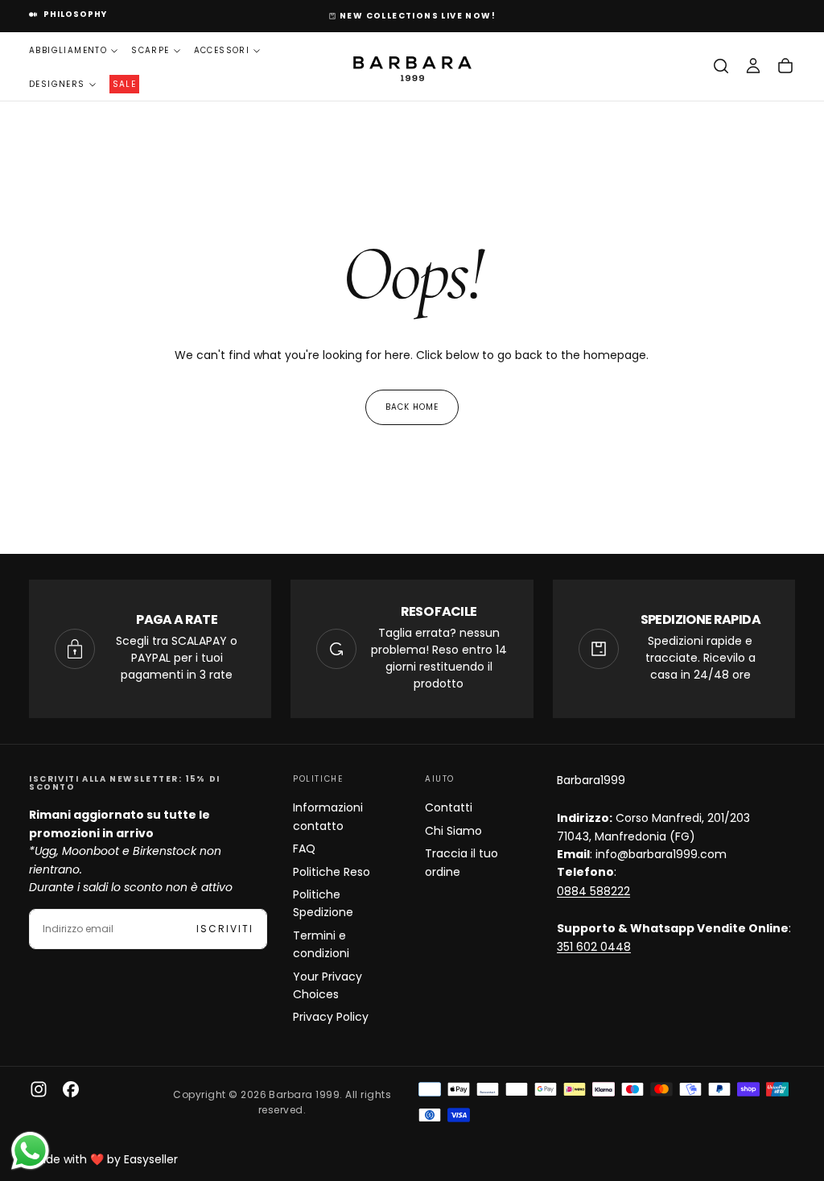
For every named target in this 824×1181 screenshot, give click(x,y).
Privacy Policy (331, 1017)
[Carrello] (785, 66)
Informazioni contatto (328, 816)
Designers (57, 84)
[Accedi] (753, 66)
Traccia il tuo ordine (461, 862)
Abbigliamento (68, 50)
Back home (412, 407)
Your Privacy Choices (327, 985)
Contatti (448, 807)
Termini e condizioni (321, 944)
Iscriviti (224, 928)
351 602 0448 (594, 947)
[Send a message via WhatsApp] (30, 1151)
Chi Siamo (453, 831)
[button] (721, 66)
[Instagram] (38, 1089)
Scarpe (150, 50)
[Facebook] (70, 1089)
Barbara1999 (591, 780)
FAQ (304, 848)
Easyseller (151, 1159)
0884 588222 (593, 891)
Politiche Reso (331, 872)
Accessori (222, 50)
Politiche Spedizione (323, 903)
